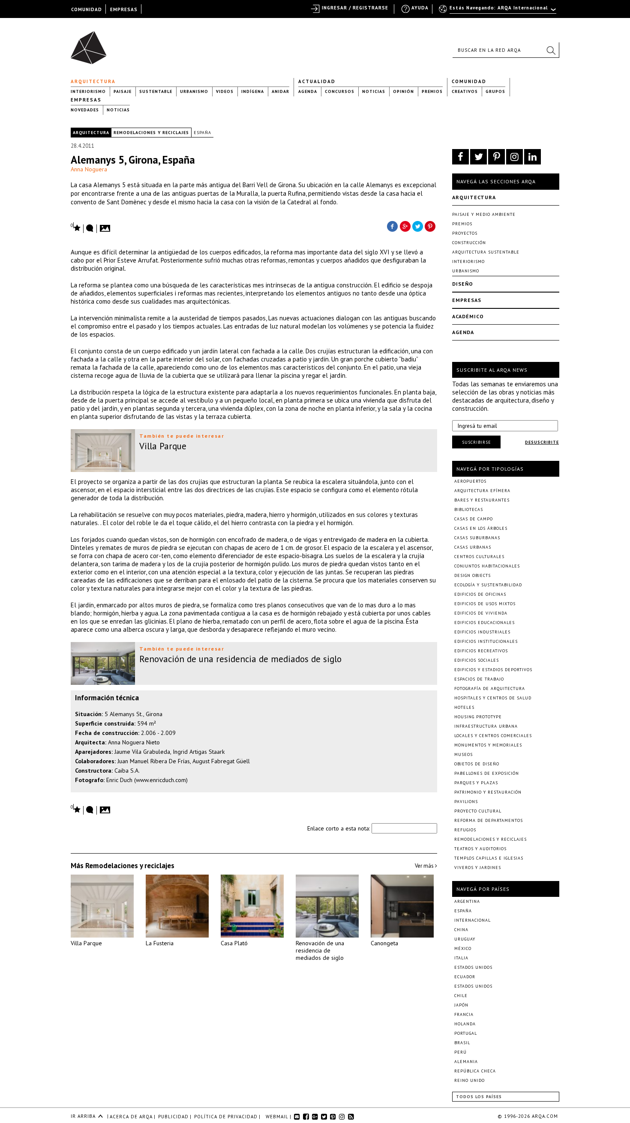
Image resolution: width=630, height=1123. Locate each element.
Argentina (467, 901)
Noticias (373, 91)
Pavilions (466, 801)
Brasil (462, 1042)
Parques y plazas (476, 783)
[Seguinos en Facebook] (460, 156)
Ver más (425, 865)
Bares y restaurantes (482, 500)
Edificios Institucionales (486, 641)
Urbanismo (194, 91)
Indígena (252, 91)
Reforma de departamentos (488, 820)
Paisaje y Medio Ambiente (484, 214)
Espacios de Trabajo (479, 679)
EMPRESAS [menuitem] (124, 9)
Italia (461, 958)
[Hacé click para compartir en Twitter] (417, 225)
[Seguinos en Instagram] (514, 156)
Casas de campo (473, 519)
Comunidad (469, 81)
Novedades (85, 110)
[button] (550, 50)
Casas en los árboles (480, 528)
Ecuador (464, 977)
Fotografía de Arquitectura (489, 688)
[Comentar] (90, 228)
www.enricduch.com (161, 780)
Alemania (466, 1061)
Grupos (495, 91)
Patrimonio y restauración (488, 792)
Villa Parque (86, 943)
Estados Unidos (473, 967)
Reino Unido (469, 1080)
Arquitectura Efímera (482, 490)
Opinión (403, 91)
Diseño (462, 284)
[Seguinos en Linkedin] (532, 156)
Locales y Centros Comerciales (493, 735)
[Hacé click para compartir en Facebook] (392, 225)
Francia (464, 1014)
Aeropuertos (470, 481)
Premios (432, 91)
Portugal (465, 1033)
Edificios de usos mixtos (485, 603)
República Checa (475, 1071)
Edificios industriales (482, 632)
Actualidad (317, 81)
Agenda (307, 91)
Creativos (465, 91)
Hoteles (464, 707)
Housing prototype (478, 717)
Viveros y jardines (477, 867)
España (202, 132)
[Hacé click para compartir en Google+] (405, 225)
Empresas (86, 100)
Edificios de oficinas (480, 594)
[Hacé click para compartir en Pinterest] (430, 225)
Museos (463, 754)
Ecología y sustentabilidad (488, 585)
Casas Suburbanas (477, 538)
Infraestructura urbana (486, 726)
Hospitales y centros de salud (492, 698)
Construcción (469, 242)
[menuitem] (498, 11)
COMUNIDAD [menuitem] (86, 9)
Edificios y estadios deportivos (493, 669)
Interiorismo (88, 91)
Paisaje (123, 91)
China (461, 929)
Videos (225, 91)
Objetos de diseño (476, 764)
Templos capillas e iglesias (488, 858)
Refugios (465, 830)
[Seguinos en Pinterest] (496, 156)
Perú (460, 1052)
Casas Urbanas (472, 547)
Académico (468, 316)
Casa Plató (234, 943)
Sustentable (155, 91)
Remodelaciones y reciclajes (151, 132)
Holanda (465, 1024)
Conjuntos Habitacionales (487, 566)
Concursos (339, 91)
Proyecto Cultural (477, 811)
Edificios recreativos (481, 651)
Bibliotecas (468, 509)
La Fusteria (160, 943)
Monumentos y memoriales (488, 745)
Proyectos (464, 233)
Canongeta (384, 943)
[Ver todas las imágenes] (106, 225)
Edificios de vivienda (480, 613)
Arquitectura (93, 81)
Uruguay (464, 939)
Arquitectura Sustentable (485, 252)
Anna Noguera (89, 169)
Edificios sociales (476, 660)
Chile (461, 995)
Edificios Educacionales (484, 622)
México (462, 948)
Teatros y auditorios (480, 848)
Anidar (280, 91)
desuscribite (542, 442)
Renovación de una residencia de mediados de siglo (320, 950)
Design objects (472, 575)
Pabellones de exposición (486, 773)
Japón (461, 1005)
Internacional (472, 920)
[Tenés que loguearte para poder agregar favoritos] (76, 227)
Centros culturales (479, 556)
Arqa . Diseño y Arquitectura (91, 43)
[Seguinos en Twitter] (478, 156)
